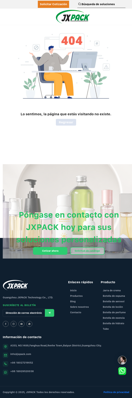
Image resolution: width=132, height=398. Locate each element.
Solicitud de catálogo (87, 250)
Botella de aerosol (113, 301)
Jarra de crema (112, 290)
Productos (76, 295)
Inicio (73, 290)
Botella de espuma (114, 295)
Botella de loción (113, 306)
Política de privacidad (116, 392)
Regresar (66, 122)
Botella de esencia (114, 317)
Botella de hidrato (113, 323)
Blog (73, 301)
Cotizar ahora (50, 250)
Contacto (75, 312)
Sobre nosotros (79, 306)
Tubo (106, 328)
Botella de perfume (114, 312)
